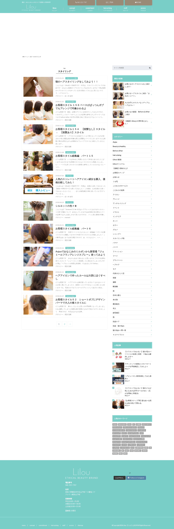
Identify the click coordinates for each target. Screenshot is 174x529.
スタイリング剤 (118, 238)
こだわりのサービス (120, 186)
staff (63, 525)
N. (133, 424)
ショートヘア (146, 436)
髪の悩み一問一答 (119, 330)
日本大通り (117, 295)
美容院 (115, 453)
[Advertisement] (87, 31)
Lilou (129, 424)
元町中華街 (139, 448)
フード (115, 256)
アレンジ (116, 199)
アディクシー (117, 427)
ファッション (118, 251)
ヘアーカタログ (107, 9)
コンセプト (72, 9)
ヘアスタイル (125, 448)
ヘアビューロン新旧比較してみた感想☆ (138, 377)
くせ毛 (115, 181)
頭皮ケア (116, 321)
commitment (43, 525)
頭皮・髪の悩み (118, 326)
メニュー (54, 9)
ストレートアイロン (128, 442)
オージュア (116, 433)
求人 (114, 308)
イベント (116, 208)
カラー (115, 225)
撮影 (114, 282)
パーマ (115, 247)
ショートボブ (117, 439)
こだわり (90, 9)
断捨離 (115, 286)
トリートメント (142, 442)
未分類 (115, 300)
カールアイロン (133, 433)
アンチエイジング (119, 203)
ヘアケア (116, 265)
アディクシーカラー (129, 427)
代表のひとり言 (118, 273)
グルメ (115, 230)
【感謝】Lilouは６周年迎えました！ (136, 122)
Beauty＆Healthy (119, 146)
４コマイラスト (118, 335)
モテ (114, 269)
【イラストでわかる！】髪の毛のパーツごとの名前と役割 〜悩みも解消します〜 (138, 354)
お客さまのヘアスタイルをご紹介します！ (137, 85)
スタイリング (127, 439)
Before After (118, 151)
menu (24, 525)
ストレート (116, 442)
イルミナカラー (131, 430)
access (71, 525)
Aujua (115, 142)
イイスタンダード (118, 430)
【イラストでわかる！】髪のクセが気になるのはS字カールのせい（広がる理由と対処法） (138, 390)
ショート (125, 436)
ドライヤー (116, 445)
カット (115, 221)
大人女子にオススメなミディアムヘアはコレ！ (137, 103)
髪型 (125, 453)
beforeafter (122, 424)
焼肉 (131, 451)
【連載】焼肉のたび (120, 168)
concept (32, 525)
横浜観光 (116, 304)
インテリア (117, 216)
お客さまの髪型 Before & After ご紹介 (138, 113)
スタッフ (125, 9)
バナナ (115, 243)
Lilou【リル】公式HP (130, 525)
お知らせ (116, 177)
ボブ (132, 448)
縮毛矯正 (116, 313)
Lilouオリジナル (119, 164)
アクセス (143, 9)
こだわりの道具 (118, 190)
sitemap (80, 525)
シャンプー (117, 234)
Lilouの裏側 (117, 160)
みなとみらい (146, 424)
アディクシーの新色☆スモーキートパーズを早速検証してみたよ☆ (138, 365)
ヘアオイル (131, 445)
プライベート (118, 260)
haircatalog (117, 155)
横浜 (126, 451)
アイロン (116, 195)
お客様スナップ (118, 173)
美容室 (145, 451)
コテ (141, 433)
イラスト (116, 212)
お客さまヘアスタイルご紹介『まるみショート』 (137, 94)
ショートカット (135, 436)
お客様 (138, 424)
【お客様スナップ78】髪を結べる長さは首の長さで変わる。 (138, 401)
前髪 (114, 278)
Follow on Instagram (137, 478)
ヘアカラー (140, 445)
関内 (120, 453)
